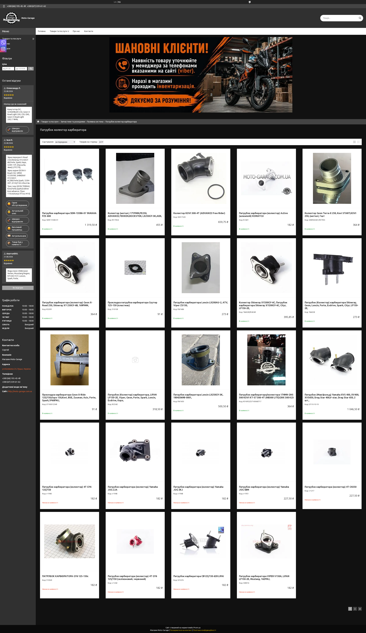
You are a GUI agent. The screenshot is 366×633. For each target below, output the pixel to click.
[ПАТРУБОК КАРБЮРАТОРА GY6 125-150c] (69, 541)
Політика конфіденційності (204, 630)
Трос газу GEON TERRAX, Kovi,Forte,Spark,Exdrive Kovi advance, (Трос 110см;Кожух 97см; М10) (18, 190)
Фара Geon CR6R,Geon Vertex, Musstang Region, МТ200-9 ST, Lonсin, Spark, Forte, (18, 275)
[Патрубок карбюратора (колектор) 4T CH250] (332, 452)
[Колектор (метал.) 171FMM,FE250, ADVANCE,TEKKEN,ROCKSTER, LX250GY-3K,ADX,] (135, 178)
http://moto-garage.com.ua (20, 391)
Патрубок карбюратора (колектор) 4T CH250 (330, 487)
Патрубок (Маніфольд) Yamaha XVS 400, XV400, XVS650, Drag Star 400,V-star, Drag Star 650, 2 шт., (332, 397)
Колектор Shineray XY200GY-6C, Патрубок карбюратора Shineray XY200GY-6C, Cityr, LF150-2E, (263, 305)
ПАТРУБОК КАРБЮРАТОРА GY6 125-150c (65, 576)
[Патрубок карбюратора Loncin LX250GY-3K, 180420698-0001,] (200, 360)
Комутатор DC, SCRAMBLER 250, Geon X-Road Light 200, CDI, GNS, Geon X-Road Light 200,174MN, (18, 114)
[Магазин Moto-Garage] (11, 18)
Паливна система (95, 122)
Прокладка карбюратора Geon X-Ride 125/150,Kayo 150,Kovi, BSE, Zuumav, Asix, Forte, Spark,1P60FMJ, (69, 397)
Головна (41, 31)
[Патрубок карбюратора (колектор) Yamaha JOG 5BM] (266, 452)
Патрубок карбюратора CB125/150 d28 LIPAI (198, 576)
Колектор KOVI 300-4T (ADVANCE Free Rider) (199, 213)
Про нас (76, 31)
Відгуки (6, 48)
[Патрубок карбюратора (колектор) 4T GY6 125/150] (69, 452)
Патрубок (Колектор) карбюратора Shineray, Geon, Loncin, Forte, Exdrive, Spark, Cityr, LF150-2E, (331, 305)
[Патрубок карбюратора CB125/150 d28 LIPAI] (200, 541)
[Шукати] (360, 18)
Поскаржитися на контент (181, 630)
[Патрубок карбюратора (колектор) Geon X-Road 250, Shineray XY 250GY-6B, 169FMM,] (69, 267)
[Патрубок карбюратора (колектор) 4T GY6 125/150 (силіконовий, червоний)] (135, 541)
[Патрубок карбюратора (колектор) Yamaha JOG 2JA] (135, 452)
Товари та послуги (58, 31)
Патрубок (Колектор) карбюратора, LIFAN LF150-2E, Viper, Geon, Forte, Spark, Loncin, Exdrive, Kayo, (132, 397)
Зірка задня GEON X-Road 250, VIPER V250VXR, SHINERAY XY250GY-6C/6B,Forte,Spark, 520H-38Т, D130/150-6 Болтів (18, 176)
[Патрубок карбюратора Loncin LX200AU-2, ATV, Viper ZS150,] (200, 267)
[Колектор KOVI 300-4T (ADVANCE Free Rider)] (200, 178)
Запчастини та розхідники (73, 122)
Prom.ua (197, 628)
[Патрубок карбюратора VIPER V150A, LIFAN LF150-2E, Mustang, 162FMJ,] (266, 541)
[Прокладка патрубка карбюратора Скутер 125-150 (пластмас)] (135, 267)
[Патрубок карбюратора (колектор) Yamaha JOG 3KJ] (200, 452)
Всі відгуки (18, 288)
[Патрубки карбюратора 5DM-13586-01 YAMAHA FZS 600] (69, 178)
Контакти (88, 31)
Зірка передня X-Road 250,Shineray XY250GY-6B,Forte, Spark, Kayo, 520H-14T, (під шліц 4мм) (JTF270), (18, 162)
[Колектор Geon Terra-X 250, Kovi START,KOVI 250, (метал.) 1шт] (332, 178)
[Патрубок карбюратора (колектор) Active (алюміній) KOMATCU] (266, 178)
